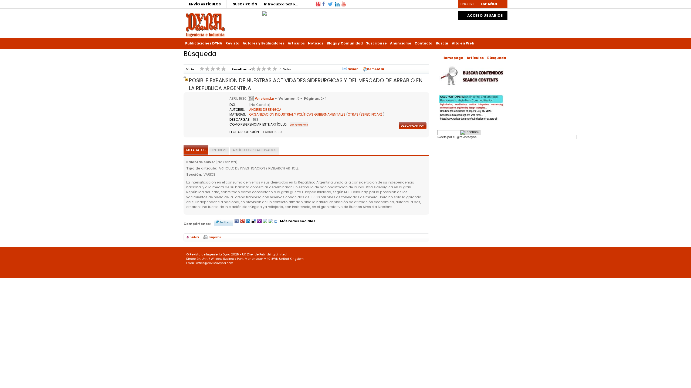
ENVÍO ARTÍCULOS (205, 4)
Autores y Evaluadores (263, 43)
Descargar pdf (412, 125)
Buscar (442, 43)
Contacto (423, 43)
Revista (232, 43)
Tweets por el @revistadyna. (456, 137)
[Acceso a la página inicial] (205, 24)
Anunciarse (400, 43)
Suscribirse (376, 43)
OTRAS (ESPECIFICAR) (365, 114)
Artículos (296, 43)
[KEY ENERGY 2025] (264, 12)
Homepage (452, 58)
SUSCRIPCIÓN (245, 4)
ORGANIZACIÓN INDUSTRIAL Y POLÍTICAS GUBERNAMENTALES (297, 114)
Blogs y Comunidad (345, 43)
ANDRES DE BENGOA (265, 109)
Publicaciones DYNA (203, 43)
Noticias (315, 43)
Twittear (225, 222)
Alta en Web (463, 43)
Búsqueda (496, 58)
